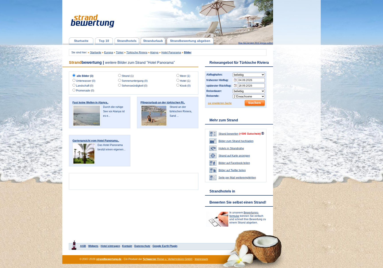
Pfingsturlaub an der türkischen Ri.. (163, 102)
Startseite (81, 41)
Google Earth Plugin (164, 246)
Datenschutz (142, 246)
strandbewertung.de (108, 259)
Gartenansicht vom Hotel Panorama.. (95, 140)
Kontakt (127, 246)
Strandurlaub (153, 41)
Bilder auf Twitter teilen (232, 170)
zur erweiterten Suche (220, 103)
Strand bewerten (228, 133)
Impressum (201, 259)
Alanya (154, 52)
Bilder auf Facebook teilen (234, 163)
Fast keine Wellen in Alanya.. (90, 102)
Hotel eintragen (110, 246)
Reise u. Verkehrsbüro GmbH (167, 259)
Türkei (119, 52)
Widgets (93, 246)
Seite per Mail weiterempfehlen (237, 177)
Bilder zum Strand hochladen (236, 141)
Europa (108, 52)
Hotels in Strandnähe (231, 148)
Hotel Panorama (171, 52)
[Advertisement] (123, 181)
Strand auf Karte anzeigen (234, 155)
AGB (83, 246)
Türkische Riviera (136, 52)
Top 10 (104, 41)
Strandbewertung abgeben (190, 41)
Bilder (188, 52)
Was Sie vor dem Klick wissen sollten (255, 43)
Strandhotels (127, 41)
